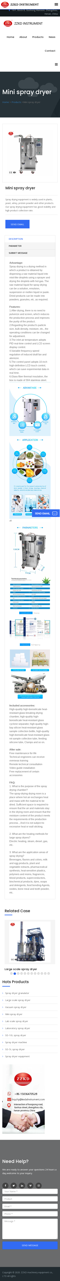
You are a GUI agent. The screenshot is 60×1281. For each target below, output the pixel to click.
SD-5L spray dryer (15, 1049)
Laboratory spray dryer (17, 1028)
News (52, 37)
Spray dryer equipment (17, 1056)
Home (10, 37)
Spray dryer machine (16, 1042)
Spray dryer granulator (17, 993)
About (23, 37)
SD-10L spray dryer (15, 1035)
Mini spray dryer (13, 1014)
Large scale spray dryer (21, 969)
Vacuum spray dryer (15, 1007)
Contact (50, 51)
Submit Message (18, 252)
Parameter (15, 245)
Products (38, 37)
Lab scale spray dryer (16, 1021)
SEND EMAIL (17, 224)
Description (16, 238)
